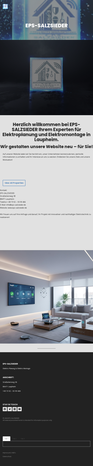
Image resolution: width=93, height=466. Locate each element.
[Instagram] (14, 409)
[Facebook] (5, 409)
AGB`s (13, 453)
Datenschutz (7, 456)
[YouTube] (19, 409)
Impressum (6, 453)
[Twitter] (10, 409)
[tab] (6, 438)
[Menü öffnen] (88, 5)
